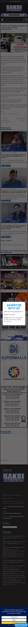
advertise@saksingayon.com (15, 311)
